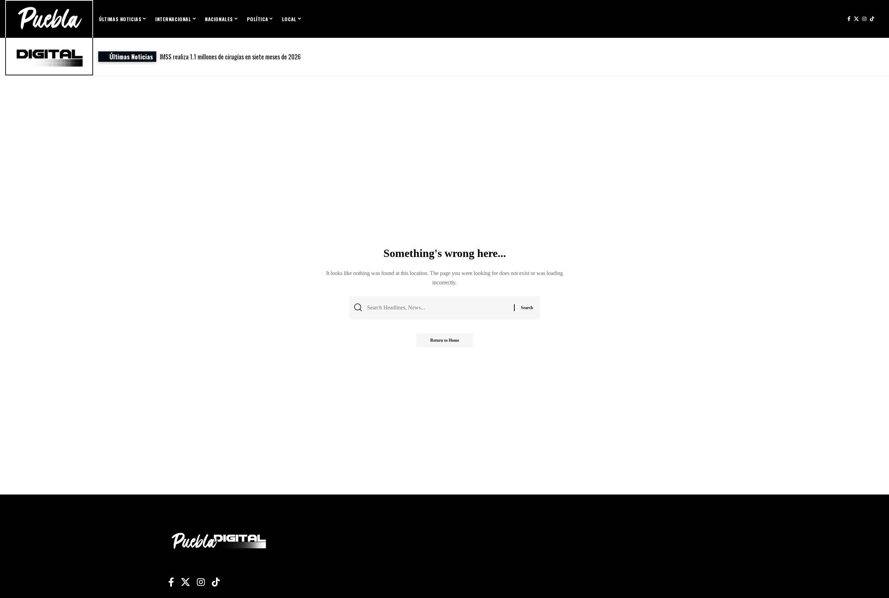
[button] (575, 57)
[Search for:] (438, 307)
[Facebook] (849, 18)
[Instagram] (864, 18)
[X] (856, 18)
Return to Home (444, 340)
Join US (835, 18)
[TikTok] (872, 18)
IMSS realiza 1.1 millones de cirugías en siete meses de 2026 (230, 56)
